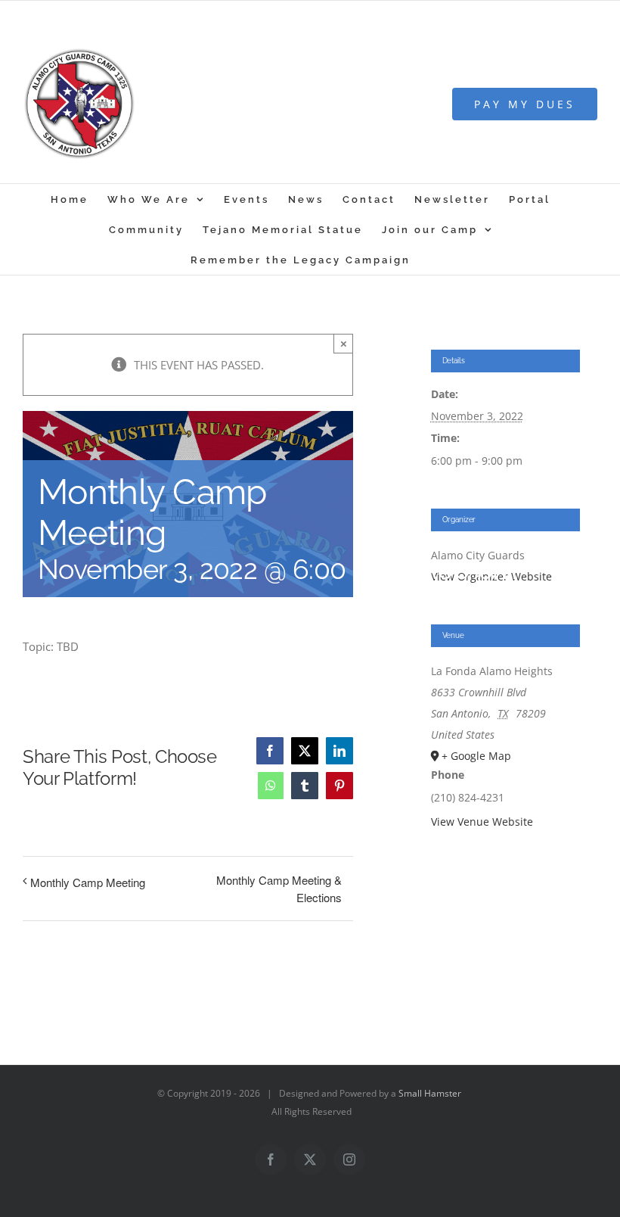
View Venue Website (482, 821)
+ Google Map (476, 756)
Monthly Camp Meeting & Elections (279, 888)
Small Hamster (429, 1093)
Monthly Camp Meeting (87, 882)
